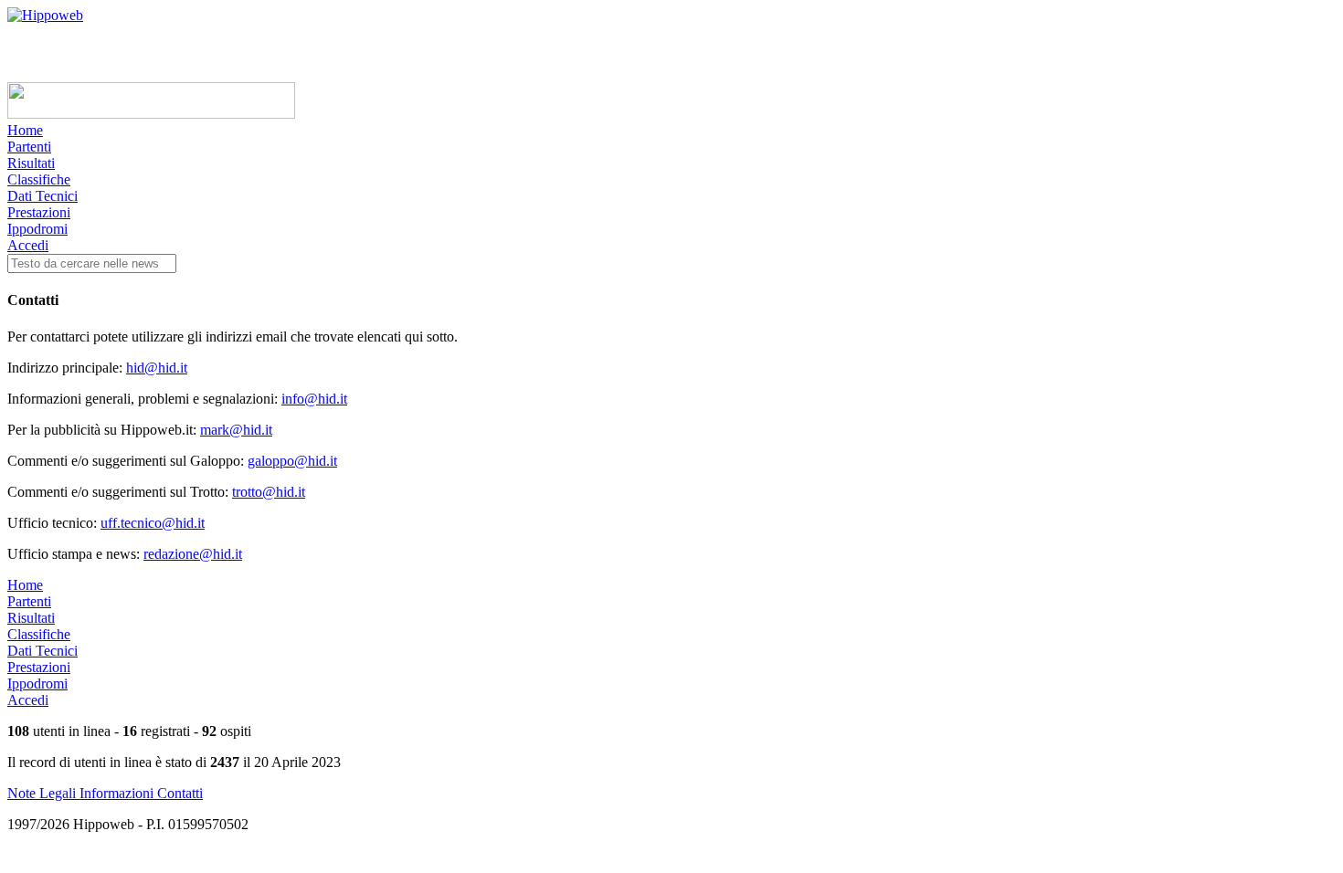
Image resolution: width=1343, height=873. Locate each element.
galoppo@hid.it (292, 460)
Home (25, 130)
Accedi (27, 245)
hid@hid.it (156, 367)
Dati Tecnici (42, 196)
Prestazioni (38, 212)
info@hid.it (314, 398)
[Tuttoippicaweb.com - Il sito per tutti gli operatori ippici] (151, 113)
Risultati (31, 163)
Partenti (29, 146)
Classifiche (38, 179)
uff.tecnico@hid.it (152, 523)
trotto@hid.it (268, 492)
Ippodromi (37, 229)
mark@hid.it (236, 429)
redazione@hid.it (192, 554)
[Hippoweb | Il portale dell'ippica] (45, 15)
